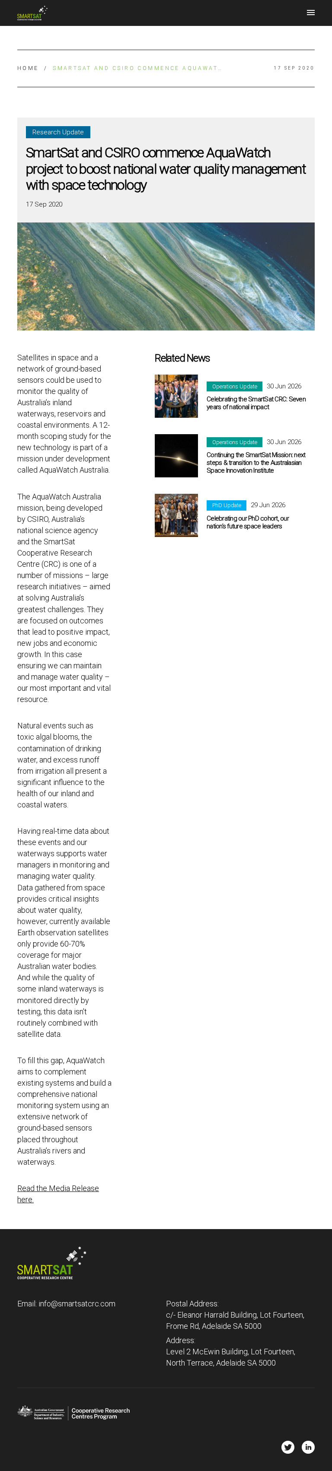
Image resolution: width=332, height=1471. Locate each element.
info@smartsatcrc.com (76, 1303)
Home (28, 68)
